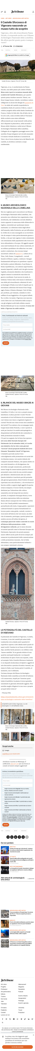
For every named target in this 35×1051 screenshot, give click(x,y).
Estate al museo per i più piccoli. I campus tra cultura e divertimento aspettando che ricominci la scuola (21, 850)
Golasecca (19, 253)
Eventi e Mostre (23, 996)
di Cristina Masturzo (15, 925)
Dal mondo (4, 999)
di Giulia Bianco (14, 871)
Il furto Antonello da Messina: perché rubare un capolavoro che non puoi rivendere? (22, 922)
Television (4, 1004)
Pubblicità (4, 1010)
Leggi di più (31, 878)
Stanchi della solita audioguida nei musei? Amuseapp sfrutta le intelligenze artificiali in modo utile (22, 860)
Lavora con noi (5, 1015)
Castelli (7, 50)
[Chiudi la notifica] (33, 1034)
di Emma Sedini (14, 863)
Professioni (4, 989)
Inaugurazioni (22, 998)
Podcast (20, 991)
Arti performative (6, 991)
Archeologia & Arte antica (21, 18)
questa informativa (12, 819)
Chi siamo (4, 1007)
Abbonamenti (22, 984)
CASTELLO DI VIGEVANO (11, 754)
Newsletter (21, 989)
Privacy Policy (28, 339)
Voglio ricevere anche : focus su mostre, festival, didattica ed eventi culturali (16, 789)
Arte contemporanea (16, 866)
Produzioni (21, 1012)
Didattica (13, 846)
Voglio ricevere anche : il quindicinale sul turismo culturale (17, 806)
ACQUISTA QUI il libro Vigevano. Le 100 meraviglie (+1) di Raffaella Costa (14, 705)
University (21, 1007)
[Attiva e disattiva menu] (2, 11)
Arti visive (8, 18)
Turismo (3, 996)
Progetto (3, 987)
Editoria (3, 994)
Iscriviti (6, 343)
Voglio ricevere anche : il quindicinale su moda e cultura (18, 802)
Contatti (3, 1012)
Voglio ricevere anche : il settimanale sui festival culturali (17, 811)
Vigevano (23, 50)
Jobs (2, 1001)
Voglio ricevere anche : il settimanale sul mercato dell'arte (16, 794)
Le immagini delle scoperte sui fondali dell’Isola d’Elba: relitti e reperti (20, 932)
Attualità (13, 856)
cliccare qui (14, 764)
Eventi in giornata (23, 1003)
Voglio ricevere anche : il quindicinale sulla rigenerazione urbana (17, 798)
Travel (20, 1010)
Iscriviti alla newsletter (17, 1047)
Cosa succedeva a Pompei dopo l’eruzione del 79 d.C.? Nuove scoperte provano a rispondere (21, 913)
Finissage (21, 1000)
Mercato (12, 920)
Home (2, 18)
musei (15, 50)
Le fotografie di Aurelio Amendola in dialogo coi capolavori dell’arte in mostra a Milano (22, 869)
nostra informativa (13, 817)
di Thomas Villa (7, 46)
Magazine (21, 987)
